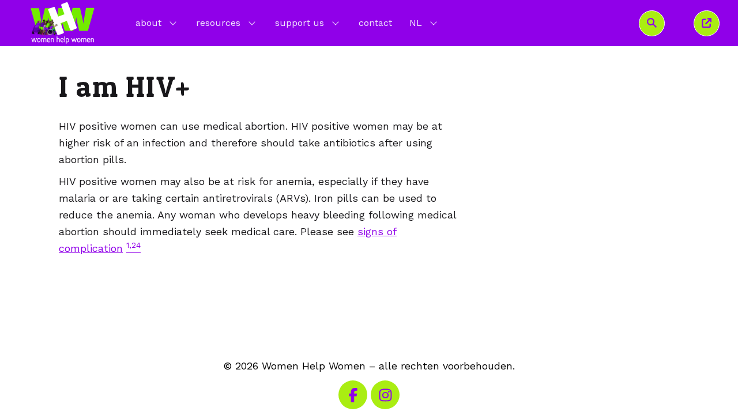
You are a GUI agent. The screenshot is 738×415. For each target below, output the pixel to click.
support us (299, 22)
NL (424, 22)
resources (218, 22)
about (148, 22)
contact (375, 22)
